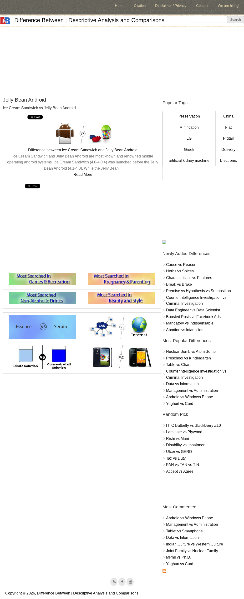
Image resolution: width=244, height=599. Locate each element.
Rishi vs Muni (177, 439)
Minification (189, 127)
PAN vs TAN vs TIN (182, 465)
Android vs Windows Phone (189, 397)
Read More (82, 174)
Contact (202, 6)
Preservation (189, 116)
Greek (189, 149)
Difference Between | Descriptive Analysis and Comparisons (89, 20)
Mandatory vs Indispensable (190, 323)
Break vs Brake (179, 284)
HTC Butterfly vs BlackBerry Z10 (193, 425)
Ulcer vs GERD (179, 452)
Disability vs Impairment (186, 445)
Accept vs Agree (179, 471)
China (228, 116)
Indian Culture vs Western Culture (194, 544)
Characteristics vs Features (189, 278)
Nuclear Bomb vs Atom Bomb (191, 351)
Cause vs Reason (181, 265)
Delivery (228, 149)
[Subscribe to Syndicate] (164, 572)
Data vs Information (182, 384)
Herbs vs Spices (180, 271)
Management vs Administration (192, 390)
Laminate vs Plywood (184, 432)
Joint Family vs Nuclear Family (192, 551)
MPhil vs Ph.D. (178, 557)
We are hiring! (228, 6)
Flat (228, 127)
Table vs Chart (178, 365)
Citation (140, 6)
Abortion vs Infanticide (184, 330)
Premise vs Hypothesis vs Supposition (198, 291)
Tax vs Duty (176, 458)
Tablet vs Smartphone (184, 531)
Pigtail (228, 138)
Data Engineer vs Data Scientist (193, 310)
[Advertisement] (122, 60)
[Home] (5, 21)
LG (189, 138)
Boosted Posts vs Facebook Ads (193, 317)
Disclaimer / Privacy (171, 6)
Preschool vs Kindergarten (188, 358)
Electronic (228, 160)
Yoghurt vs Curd (179, 404)
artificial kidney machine (189, 160)
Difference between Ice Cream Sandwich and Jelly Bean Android (82, 150)
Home (119, 6)
